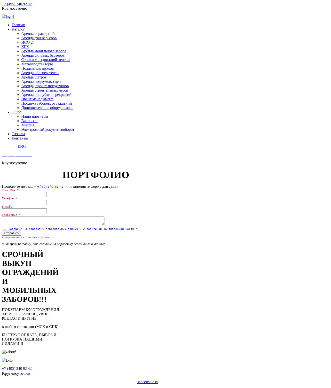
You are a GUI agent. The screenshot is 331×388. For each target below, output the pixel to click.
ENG (22, 146)
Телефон (9, 198)
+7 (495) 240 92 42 (17, 4)
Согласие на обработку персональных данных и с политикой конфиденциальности (72, 229)
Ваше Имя (10, 190)
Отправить (11, 233)
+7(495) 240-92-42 (48, 186)
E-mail (7, 206)
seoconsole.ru (147, 382)
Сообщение (11, 215)
